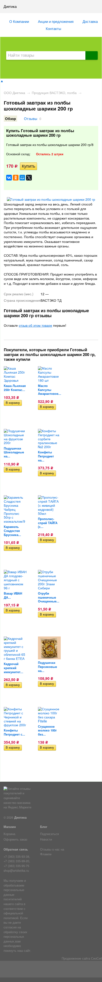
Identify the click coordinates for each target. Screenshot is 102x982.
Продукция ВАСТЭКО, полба (54, 92)
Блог (43, 827)
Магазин (10, 827)
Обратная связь (16, 849)
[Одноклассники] (16, 177)
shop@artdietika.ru (16, 870)
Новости (46, 839)
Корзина (9, 834)
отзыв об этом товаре (35, 325)
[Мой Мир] (22, 177)
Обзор (10, 118)
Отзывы (30, 118)
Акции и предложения (56, 21)
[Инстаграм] (51, 970)
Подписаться (49, 834)
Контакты (53, 28)
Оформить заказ (15, 839)
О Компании (19, 21)
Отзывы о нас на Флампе (52, 851)
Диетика (20, 817)
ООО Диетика (14, 92)
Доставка (90, 21)
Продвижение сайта (76, 958)
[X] (29, 177)
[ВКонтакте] (9, 177)
